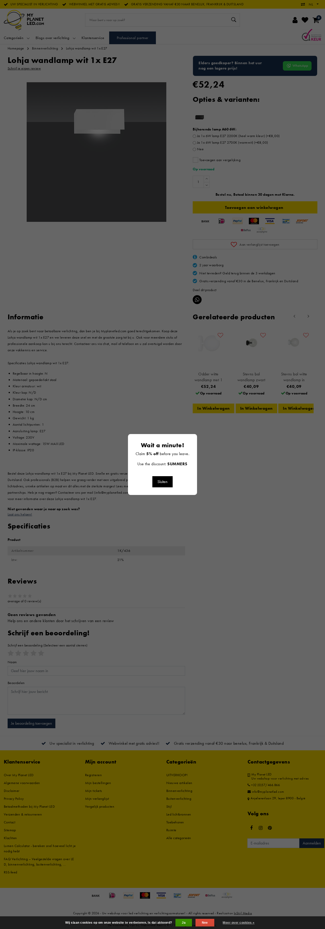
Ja (184, 922)
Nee (205, 922)
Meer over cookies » (238, 922)
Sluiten (162, 481)
